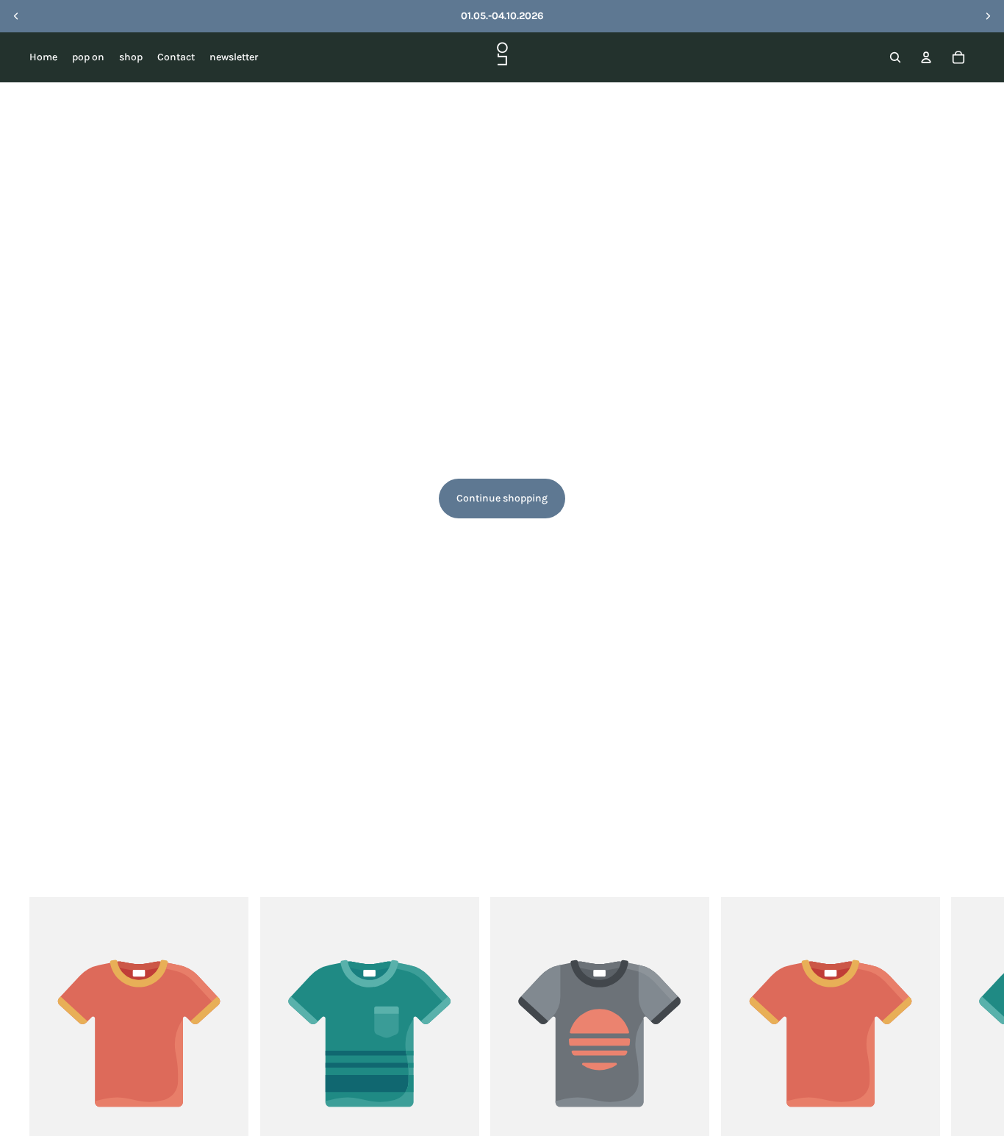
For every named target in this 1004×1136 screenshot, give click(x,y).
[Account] (926, 57)
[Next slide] (988, 16)
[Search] (895, 57)
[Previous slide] (16, 16)
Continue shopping (502, 498)
